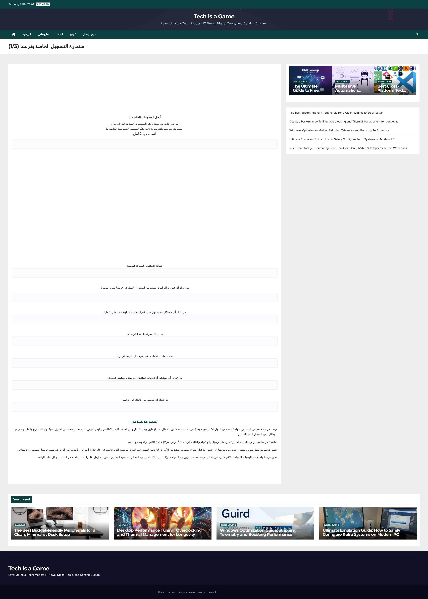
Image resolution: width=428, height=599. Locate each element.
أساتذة (60, 34)
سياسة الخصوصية (187, 592)
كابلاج (73, 34)
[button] (417, 34)
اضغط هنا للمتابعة (144, 422)
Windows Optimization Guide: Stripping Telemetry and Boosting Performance (339, 130)
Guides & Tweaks (228, 525)
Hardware (20, 525)
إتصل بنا (171, 592)
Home (161, 592)
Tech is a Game (214, 16)
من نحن (201, 592)
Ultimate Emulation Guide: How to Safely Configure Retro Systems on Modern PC (342, 139)
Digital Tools (300, 82)
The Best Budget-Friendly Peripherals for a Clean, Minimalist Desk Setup (336, 112)
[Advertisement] (37, 89)
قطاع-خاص (43, 34)
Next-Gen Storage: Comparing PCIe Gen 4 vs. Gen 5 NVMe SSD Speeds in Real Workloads (348, 148)
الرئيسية (27, 34)
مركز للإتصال (89, 34)
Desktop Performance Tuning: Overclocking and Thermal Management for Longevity (343, 121)
